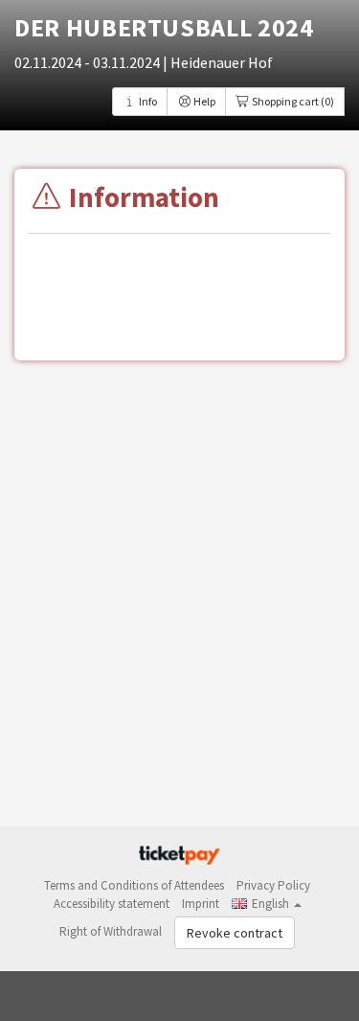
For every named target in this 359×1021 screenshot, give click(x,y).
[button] (267, 903)
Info (147, 101)
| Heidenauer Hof (218, 62)
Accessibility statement (111, 903)
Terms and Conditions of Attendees (134, 885)
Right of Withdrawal (110, 931)
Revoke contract (234, 932)
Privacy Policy (273, 885)
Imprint (200, 903)
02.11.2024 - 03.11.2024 (88, 62)
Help (203, 101)
